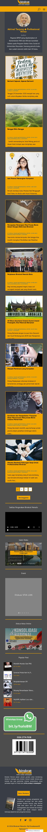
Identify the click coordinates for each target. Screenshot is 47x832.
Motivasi (9, 188)
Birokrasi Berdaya (12, 378)
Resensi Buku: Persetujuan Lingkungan (23, 552)
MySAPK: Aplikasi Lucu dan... (23, 699)
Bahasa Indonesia (34, 830)
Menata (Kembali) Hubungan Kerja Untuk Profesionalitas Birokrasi (22, 463)
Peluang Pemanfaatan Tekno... (24, 690)
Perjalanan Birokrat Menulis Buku (20, 274)
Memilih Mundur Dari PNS (23, 664)
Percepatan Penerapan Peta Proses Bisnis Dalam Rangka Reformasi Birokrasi (22, 226)
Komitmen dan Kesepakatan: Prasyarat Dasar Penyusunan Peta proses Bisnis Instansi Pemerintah (22, 417)
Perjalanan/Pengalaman (13, 138)
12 (33, 563)
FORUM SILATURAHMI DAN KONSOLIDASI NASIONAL (23, 637)
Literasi (9, 91)
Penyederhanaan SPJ (21, 682)
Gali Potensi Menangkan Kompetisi (20, 178)
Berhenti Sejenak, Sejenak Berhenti (20, 81)
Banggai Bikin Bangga (15, 129)
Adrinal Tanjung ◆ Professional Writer (19, 89)
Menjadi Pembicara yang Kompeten (20, 369)
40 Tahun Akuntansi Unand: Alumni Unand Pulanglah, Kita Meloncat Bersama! (23, 322)
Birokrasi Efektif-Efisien (14, 234)
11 (31, 563)
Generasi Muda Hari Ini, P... (23, 673)
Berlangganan (23, 498)
